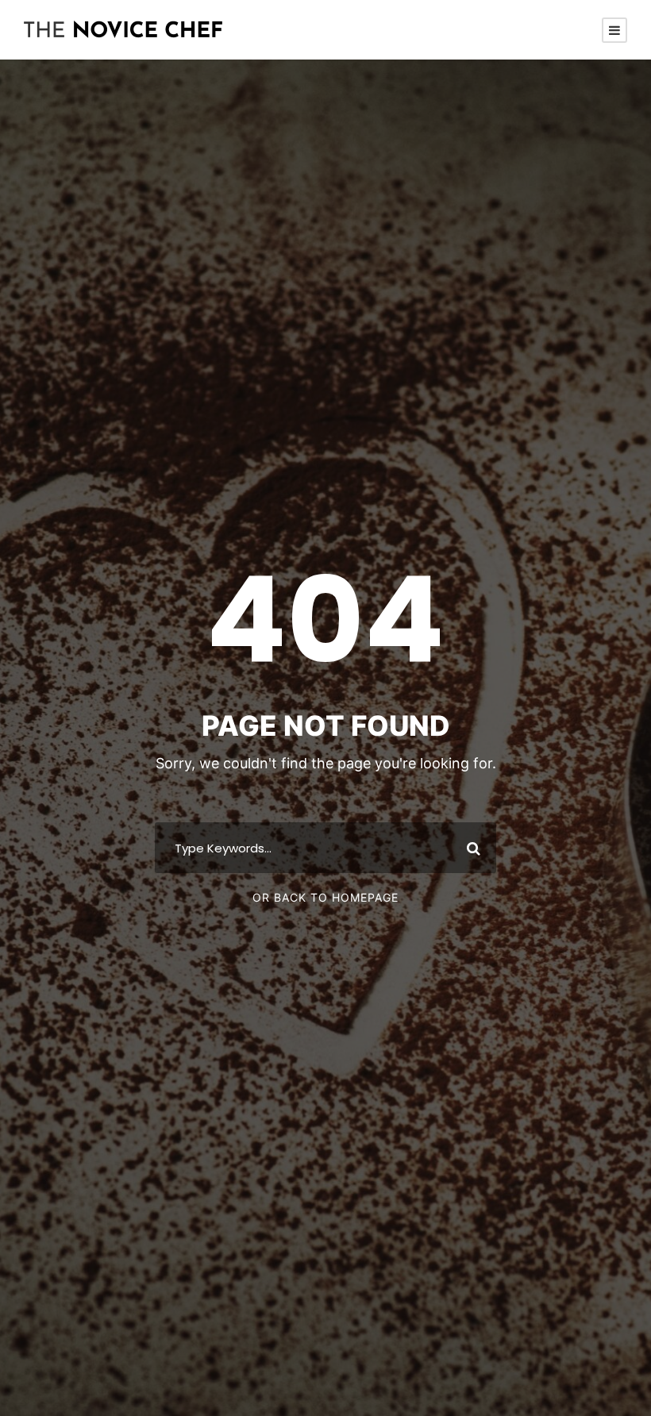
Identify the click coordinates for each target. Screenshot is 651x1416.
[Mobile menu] (614, 30)
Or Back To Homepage (325, 897)
